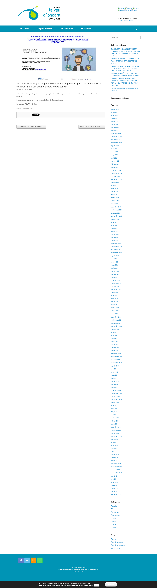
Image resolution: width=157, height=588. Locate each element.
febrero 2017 (115, 457)
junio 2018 (114, 409)
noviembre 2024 (116, 173)
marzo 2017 (115, 454)
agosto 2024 (115, 182)
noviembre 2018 (116, 393)
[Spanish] (128, 8)
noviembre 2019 (116, 357)
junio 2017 (114, 445)
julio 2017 (114, 442)
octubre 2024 (115, 176)
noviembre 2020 (116, 320)
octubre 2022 (115, 250)
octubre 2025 (115, 139)
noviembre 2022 (116, 246)
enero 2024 (114, 204)
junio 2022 (114, 262)
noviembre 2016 (116, 467)
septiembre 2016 (116, 473)
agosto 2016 (115, 476)
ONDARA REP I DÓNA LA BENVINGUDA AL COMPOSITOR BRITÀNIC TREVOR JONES (125, 61)
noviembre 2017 (116, 430)
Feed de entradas (117, 542)
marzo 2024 (115, 197)
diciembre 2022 (116, 243)
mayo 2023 (114, 228)
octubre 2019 (115, 360)
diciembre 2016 (116, 464)
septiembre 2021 (116, 289)
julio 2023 (114, 222)
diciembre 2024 (116, 170)
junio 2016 (114, 482)
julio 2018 (114, 405)
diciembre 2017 (116, 427)
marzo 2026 (115, 124)
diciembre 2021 (116, 280)
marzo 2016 (115, 491)
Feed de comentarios (118, 545)
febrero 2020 (115, 347)
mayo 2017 (114, 448)
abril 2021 (114, 305)
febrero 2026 (115, 127)
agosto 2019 (115, 366)
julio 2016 (114, 479)
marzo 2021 (115, 308)
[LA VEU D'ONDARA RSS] (33, 560)
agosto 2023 (115, 219)
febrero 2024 (115, 201)
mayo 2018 (114, 412)
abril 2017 (114, 451)
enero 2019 (114, 387)
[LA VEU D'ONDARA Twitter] (27, 560)
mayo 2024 (114, 191)
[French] (121, 10)
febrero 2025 (115, 164)
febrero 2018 (115, 421)
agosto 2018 (115, 402)
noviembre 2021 (116, 283)
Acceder (114, 539)
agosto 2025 (115, 146)
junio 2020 (114, 335)
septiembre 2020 (116, 326)
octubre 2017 (115, 433)
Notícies (114, 524)
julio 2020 (114, 332)
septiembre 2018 (116, 399)
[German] (127, 10)
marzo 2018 (115, 418)
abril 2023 (114, 231)
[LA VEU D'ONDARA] (39, 12)
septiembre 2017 (116, 436)
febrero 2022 (115, 274)
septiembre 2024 (116, 179)
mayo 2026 (114, 118)
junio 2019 (114, 372)
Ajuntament (115, 512)
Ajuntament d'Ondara (78, 569)
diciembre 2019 (116, 353)
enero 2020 (114, 350)
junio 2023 (114, 225)
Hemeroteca (68, 28)
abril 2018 (114, 415)
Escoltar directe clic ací (125, 21)
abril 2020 (114, 341)
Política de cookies (78, 572)
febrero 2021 (115, 311)
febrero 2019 (115, 384)
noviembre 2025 (116, 136)
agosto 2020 (115, 329)
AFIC (31, 108)
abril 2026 (114, 121)
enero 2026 (114, 130)
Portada (26, 28)
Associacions (115, 515)
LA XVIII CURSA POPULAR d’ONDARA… (31, 127)
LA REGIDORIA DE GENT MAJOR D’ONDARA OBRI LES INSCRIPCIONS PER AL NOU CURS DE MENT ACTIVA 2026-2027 (124, 81)
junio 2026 (114, 115)
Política (113, 527)
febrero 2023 (115, 237)
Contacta (87, 28)
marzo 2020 (115, 344)
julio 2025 (114, 149)
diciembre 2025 (116, 133)
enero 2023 (114, 240)
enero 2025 (114, 167)
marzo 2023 (115, 234)
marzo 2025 (115, 161)
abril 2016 (114, 488)
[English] (136, 8)
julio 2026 (114, 112)
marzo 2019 (115, 381)
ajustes (96, 585)
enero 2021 (114, 314)
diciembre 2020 (116, 317)
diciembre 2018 (116, 390)
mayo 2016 (114, 485)
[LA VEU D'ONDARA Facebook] (21, 560)
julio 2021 (114, 295)
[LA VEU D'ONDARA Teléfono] (40, 560)
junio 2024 (114, 188)
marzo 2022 (115, 271)
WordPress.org (116, 548)
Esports (113, 521)
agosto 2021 (115, 292)
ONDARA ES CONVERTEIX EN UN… (92, 127)
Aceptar (111, 584)
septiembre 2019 (116, 363)
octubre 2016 (115, 470)
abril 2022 (114, 268)
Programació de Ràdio (45, 28)
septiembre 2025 (116, 142)
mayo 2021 (114, 301)
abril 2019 (114, 378)
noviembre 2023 (116, 210)
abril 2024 (114, 195)
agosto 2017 (115, 439)
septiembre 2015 (116, 494)
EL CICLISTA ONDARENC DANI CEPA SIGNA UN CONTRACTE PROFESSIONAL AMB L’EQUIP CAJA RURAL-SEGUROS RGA (125, 52)
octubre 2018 (115, 396)
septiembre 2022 (116, 253)
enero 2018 (114, 424)
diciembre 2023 (116, 207)
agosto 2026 (115, 109)
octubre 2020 (115, 323)
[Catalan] (121, 8)
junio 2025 (114, 152)
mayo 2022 (114, 265)
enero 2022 (114, 277)
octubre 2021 (115, 286)
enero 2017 (114, 460)
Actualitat (26, 108)
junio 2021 (114, 298)
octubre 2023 (115, 213)
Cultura (113, 518)
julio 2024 (114, 185)
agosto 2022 (115, 256)
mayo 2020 (114, 338)
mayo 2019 (114, 375)
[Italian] (134, 10)
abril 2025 (114, 158)
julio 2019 (114, 369)
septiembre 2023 (116, 216)
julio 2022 (114, 259)
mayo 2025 (114, 155)
